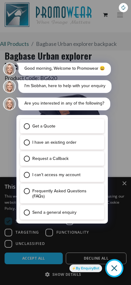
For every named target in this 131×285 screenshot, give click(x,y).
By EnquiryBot (87, 268)
